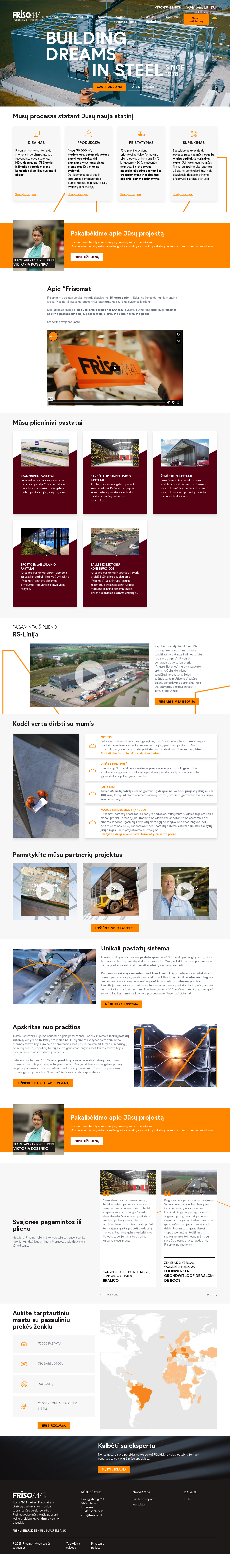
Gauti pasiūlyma (143, 1499)
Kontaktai (139, 1504)
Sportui (103, 17)
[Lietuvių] (214, 19)
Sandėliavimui (72, 17)
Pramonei (51, 17)
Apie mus (173, 17)
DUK (214, 7)
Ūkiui (89, 17)
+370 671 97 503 (167, 7)
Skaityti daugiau (25, 194)
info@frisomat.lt (195, 7)
